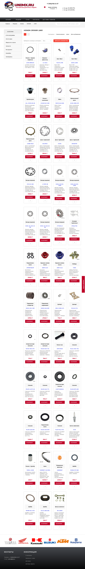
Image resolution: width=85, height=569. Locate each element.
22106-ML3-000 (45, 103)
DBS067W (74, 143)
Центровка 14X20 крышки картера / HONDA (30, 474)
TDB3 (74, 267)
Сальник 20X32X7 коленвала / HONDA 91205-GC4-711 (30, 434)
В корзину (29, 75)
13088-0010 (30, 143)
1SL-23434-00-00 (30, 103)
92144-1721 (74, 308)
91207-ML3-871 (59, 429)
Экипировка (9, 56)
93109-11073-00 (30, 389)
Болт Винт (60, 59)
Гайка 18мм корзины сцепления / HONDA (58, 107)
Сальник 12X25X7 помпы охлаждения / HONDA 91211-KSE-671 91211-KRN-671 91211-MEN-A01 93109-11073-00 (74, 355)
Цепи (45, 466)
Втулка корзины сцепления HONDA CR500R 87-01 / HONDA (44, 107)
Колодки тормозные (74, 222)
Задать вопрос (83, 284)
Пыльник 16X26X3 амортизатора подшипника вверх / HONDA (30, 353)
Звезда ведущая (59, 222)
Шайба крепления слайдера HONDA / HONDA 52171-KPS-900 (45, 515)
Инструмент (9, 49)
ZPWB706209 (30, 267)
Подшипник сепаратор (30, 304)
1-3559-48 (45, 184)
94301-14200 (30, 470)
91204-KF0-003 (74, 389)
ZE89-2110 (45, 267)
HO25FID (44, 143)
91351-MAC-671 (30, 348)
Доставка (28, 561)
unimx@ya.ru (11, 559)
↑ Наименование (60, 34)
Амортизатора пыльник (30, 344)
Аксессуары (9, 39)
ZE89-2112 (60, 267)
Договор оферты (30, 564)
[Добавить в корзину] (26, 50)
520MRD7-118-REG (45, 470)
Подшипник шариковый (45, 304)
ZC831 (59, 143)
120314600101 (30, 62)
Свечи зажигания (74, 426)
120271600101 (60, 389)
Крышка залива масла (45, 264)
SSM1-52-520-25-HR (45, 226)
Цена (67, 34)
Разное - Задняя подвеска (30, 58)
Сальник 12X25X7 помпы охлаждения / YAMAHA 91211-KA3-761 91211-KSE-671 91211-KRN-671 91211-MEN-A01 (30, 396)
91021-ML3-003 (30, 308)
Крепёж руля (30, 99)
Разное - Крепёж (30, 466)
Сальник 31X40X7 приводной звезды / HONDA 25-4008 (59, 434)
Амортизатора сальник (60, 385)
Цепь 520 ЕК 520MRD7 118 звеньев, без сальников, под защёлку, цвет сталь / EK (44, 476)
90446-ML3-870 (30, 510)
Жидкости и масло (11, 42)
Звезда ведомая (30, 180)
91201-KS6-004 (45, 429)
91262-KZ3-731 (45, 348)
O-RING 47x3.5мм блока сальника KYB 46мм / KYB (30, 66)
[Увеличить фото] (30, 45)
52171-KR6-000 (45, 510)
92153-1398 (59, 62)
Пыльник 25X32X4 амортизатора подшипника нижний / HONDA (45, 353)
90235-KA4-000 (59, 103)
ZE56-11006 (74, 62)
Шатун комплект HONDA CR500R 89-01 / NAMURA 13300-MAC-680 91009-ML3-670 (59, 515)
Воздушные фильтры (59, 466)
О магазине (29, 555)
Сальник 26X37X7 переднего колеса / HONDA (45, 433)
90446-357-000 (74, 470)
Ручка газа (60, 345)
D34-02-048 (30, 184)
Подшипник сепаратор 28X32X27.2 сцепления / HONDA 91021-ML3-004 (29, 314)
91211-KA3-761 (74, 348)
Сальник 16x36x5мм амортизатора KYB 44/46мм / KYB (58, 394)
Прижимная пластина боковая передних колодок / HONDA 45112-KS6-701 (59, 314)
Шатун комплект (59, 506)
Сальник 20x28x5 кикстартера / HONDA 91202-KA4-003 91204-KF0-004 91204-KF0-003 (74, 395)
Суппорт (59, 304)
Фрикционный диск (74, 99)
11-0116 (45, 62)
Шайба (74, 466)
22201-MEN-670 (74, 103)
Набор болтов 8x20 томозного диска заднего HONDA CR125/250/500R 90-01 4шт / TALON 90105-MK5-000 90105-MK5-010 (74, 275)
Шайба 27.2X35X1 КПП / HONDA (30, 513)
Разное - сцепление (45, 99)
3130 (74, 429)
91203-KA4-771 (45, 389)
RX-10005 (59, 510)
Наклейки (8, 53)
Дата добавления (75, 34)
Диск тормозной (45, 140)
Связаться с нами (30, 558)
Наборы (74, 264)
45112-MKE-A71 (59, 308)
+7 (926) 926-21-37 (52, 3)
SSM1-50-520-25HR (74, 184)
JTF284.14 (60, 226)
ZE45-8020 (60, 348)
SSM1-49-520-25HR (60, 184)
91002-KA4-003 (45, 308)
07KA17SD (74, 226)
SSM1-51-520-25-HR (30, 226)
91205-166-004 (30, 429)
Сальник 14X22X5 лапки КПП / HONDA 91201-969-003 (45, 393)
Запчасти (8, 46)
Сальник (74, 345)
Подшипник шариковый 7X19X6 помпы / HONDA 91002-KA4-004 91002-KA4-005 (44, 314)
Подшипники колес (30, 264)
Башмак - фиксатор (45, 58)
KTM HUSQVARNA (10, 35)
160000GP (60, 470)
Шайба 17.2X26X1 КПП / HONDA (74, 473)
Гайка (59, 99)
